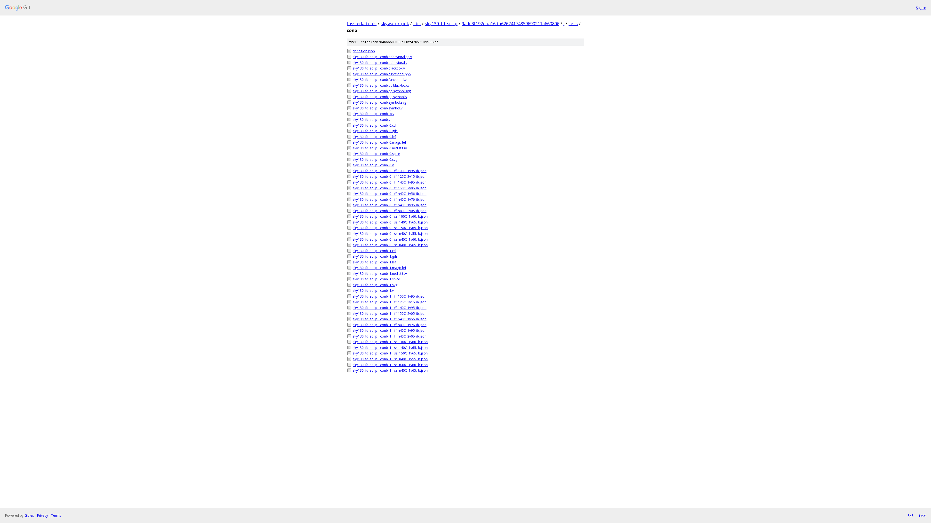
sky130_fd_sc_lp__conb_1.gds (375, 256)
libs (417, 23)
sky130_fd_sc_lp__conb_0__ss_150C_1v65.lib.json (390, 227)
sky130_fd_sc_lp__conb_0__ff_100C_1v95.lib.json (389, 171)
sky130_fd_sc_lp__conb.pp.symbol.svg (382, 91)
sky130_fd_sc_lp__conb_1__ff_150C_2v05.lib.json (389, 313)
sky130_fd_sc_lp (441, 23)
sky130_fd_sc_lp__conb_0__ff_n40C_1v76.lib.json (389, 199)
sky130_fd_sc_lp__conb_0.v (373, 165)
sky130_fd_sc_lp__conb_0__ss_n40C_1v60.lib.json (390, 239)
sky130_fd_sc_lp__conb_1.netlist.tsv (380, 273)
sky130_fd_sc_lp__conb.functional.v (380, 79)
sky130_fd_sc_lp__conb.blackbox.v (379, 68)
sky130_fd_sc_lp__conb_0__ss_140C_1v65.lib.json (390, 222)
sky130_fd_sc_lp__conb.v (371, 119)
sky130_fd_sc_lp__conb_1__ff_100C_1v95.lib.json (389, 296)
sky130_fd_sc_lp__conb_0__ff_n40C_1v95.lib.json (389, 205)
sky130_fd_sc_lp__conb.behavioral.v (380, 62)
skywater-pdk (395, 23)
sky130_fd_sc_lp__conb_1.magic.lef (379, 267)
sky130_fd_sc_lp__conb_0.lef (374, 136)
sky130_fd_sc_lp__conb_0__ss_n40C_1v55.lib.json (390, 233)
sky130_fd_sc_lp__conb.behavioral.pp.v (382, 56)
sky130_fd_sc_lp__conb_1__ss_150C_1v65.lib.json (390, 353)
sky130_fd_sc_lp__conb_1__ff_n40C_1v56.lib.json (389, 319)
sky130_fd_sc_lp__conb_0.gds (375, 131)
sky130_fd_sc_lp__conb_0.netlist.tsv (380, 148)
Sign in (921, 7)
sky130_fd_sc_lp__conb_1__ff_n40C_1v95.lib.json (389, 330)
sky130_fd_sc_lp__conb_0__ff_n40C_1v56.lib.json (389, 193)
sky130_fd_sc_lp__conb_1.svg (375, 285)
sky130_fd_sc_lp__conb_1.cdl (374, 250)
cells (573, 23)
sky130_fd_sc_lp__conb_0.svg (375, 159)
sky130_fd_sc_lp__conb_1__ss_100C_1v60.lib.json (390, 341)
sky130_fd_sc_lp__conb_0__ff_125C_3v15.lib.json (389, 176)
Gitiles (29, 515)
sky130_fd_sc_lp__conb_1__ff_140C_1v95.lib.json (389, 307)
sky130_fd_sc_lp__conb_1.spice (376, 279)
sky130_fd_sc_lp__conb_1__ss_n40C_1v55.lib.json (390, 359)
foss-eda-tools (362, 23)
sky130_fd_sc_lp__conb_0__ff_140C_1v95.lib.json (389, 182)
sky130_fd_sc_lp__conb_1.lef (374, 262)
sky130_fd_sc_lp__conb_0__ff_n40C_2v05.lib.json (389, 210)
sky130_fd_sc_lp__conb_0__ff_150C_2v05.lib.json (389, 188)
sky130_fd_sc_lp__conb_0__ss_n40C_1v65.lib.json (390, 245)
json (922, 515)
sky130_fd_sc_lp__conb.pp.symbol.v (380, 96)
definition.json (364, 51)
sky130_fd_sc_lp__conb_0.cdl (374, 125)
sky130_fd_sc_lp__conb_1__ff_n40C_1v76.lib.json (389, 325)
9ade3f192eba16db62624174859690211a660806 (510, 23)
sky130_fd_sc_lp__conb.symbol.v (377, 108)
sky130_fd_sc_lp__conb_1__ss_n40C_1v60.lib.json (390, 364)
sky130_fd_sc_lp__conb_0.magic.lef (379, 142)
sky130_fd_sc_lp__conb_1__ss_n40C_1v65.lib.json (390, 370)
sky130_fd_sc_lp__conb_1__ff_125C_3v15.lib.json (389, 302)
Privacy (42, 515)
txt (911, 515)
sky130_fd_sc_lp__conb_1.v (373, 290)
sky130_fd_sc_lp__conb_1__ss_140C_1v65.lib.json (390, 347)
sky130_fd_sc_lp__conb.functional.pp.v (382, 74)
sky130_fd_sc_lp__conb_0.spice (376, 153)
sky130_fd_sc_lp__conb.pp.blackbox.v (381, 85)
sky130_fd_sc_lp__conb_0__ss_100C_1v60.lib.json (390, 216)
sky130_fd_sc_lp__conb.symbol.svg (379, 102)
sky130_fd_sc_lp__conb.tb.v (373, 113)
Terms (56, 515)
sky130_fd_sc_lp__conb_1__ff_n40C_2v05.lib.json (389, 336)
